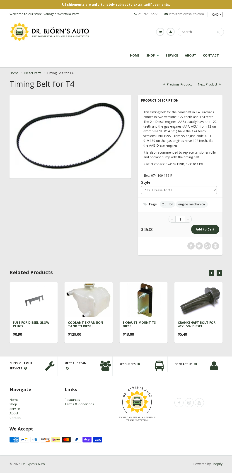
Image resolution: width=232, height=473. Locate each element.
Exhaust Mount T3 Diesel (139, 324)
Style (145, 182)
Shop (150, 55)
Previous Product (179, 84)
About (190, 55)
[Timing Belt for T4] (70, 136)
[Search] (218, 32)
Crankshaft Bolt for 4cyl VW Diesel (196, 324)
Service (172, 55)
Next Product (208, 84)
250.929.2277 (147, 14)
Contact (211, 55)
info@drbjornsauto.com (186, 14)
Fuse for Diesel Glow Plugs (31, 324)
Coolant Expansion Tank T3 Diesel (85, 324)
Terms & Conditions (79, 404)
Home (135, 55)
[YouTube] (199, 402)
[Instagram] (189, 402)
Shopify (217, 464)
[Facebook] (179, 402)
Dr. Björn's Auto (33, 464)
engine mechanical (191, 204)
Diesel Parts (32, 73)
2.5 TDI (167, 204)
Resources (72, 399)
